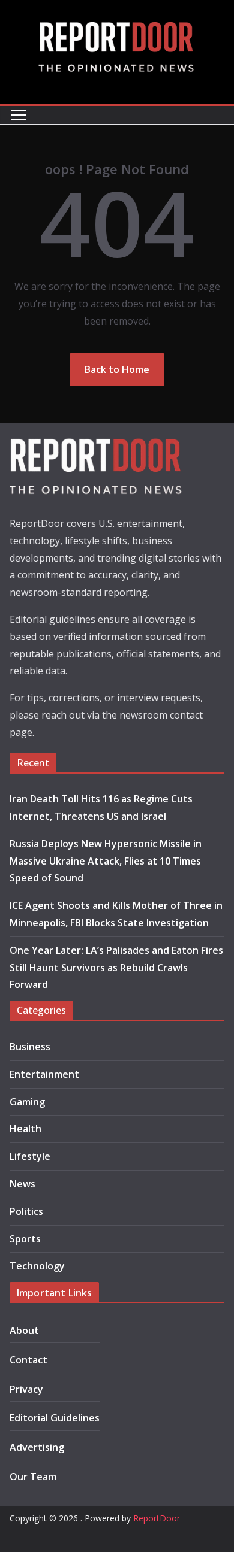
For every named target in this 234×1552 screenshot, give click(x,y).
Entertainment (44, 1074)
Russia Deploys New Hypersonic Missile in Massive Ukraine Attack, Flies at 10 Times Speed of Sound (106, 861)
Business (30, 1046)
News (22, 1183)
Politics (26, 1211)
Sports (25, 1238)
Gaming (27, 1101)
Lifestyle (30, 1156)
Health (25, 1128)
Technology (37, 1265)
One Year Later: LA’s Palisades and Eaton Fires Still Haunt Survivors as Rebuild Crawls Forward (116, 968)
